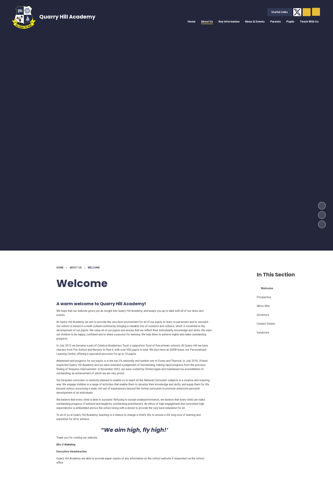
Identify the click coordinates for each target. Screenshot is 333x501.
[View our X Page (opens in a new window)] (297, 12)
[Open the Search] (307, 12)
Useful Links (279, 12)
